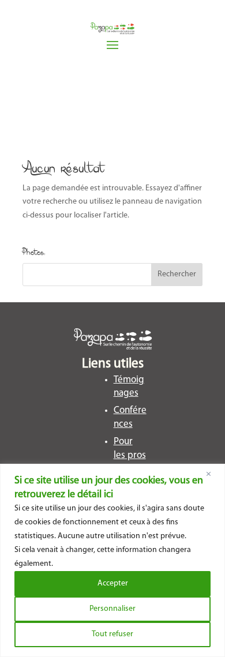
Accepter (112, 583)
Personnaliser (112, 609)
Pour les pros (130, 448)
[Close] (213, 473)
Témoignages (129, 387)
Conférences (130, 417)
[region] (112, 560)
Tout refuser (112, 634)
